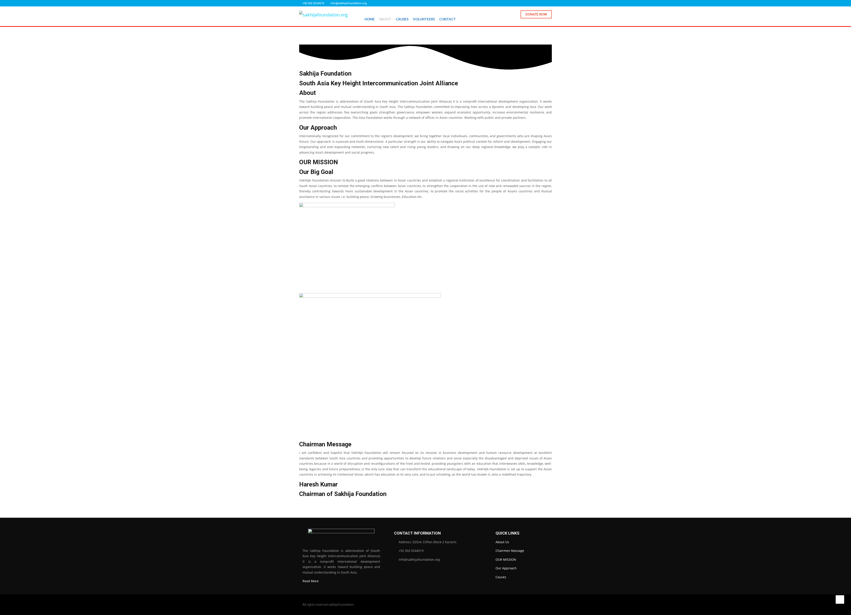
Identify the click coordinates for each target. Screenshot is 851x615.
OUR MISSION (506, 559)
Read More (311, 581)
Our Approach (506, 568)
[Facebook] (533, 3)
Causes (402, 19)
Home (370, 19)
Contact (447, 19)
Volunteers (424, 19)
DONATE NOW (536, 14)
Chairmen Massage (510, 551)
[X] (545, 3)
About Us (502, 542)
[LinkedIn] (539, 3)
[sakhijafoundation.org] (323, 14)
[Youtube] (551, 3)
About (385, 19)
